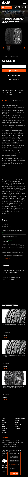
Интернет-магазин (16, 11)
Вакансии (4, 428)
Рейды (3, 426)
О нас (3, 418)
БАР (3, 424)
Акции (17, 426)
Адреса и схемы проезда (9, 444)
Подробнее (6, 258)
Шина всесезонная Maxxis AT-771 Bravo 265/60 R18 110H (14, 356)
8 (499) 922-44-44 (15, 440)
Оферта (4, 430)
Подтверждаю (14, 473)
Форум (3, 420)
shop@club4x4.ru (6, 455)
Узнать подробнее (13, 464)
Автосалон (18, 424)
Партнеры (17, 428)
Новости (4, 422)
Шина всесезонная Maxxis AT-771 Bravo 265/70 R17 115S (14, 325)
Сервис (17, 420)
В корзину (6, 337)
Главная (4, 11)
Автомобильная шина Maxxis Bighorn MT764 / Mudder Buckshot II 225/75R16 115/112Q (13, 387)
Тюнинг (17, 422)
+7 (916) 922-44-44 (18, 442)
